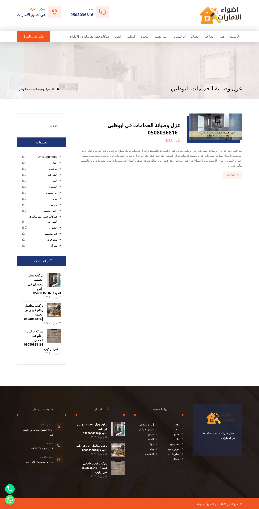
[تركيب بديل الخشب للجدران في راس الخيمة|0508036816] (54, 280)
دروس (53, 205)
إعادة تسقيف (146, 424)
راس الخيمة (50, 211)
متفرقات (52, 239)
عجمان (53, 227)
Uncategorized (47, 157)
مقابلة (53, 245)
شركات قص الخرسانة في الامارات (42, 219)
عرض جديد (174, 449)
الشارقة (52, 175)
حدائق (176, 434)
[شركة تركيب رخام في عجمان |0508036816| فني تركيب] (54, 336)
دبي (55, 199)
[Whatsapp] (10, 500)
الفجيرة (53, 187)
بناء (178, 439)
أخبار (54, 163)
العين (54, 181)
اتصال (176, 459)
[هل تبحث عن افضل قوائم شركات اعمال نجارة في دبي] (220, 15)
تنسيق (150, 434)
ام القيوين (51, 193)
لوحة (177, 429)
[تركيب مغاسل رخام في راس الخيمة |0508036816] (54, 310)
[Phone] (10, 489)
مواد (151, 444)
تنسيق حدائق (146, 429)
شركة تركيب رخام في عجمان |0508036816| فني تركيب (42, 340)
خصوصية (175, 444)
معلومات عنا (173, 454)
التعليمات (148, 454)
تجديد (177, 424)
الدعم (150, 439)
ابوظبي (53, 169)
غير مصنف (51, 233)
